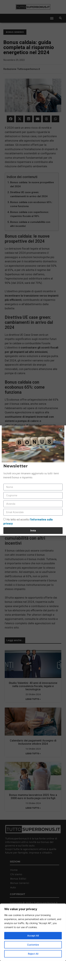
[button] (61, 430)
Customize (33, 944)
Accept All (33, 935)
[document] (33, 480)
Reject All (33, 953)
